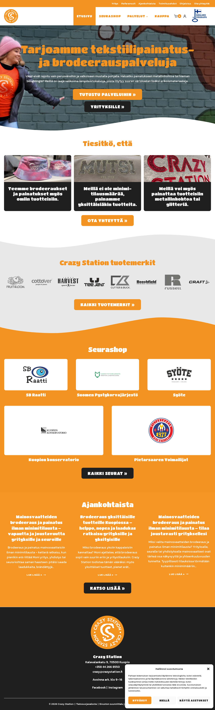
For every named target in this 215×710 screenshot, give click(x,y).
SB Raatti (36, 395)
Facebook (99, 687)
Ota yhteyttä (201, 3)
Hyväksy (140, 700)
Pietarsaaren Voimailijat (161, 459)
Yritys (115, 3)
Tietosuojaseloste (86, 704)
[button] (208, 669)
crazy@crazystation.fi (107, 671)
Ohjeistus (185, 3)
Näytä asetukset (193, 700)
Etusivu (84, 16)
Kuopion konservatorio (54, 459)
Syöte (179, 395)
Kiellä (164, 700)
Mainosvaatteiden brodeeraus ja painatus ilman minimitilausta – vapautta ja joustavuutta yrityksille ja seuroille (36, 527)
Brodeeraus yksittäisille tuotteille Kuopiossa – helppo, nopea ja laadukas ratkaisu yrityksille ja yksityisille (107, 527)
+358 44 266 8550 (107, 667)
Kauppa (162, 16)
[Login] (185, 16)
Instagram (116, 687)
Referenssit (128, 3)
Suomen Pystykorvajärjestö (107, 395)
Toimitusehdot (168, 3)
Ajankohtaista (147, 3)
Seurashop (110, 16)
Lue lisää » (35, 575)
